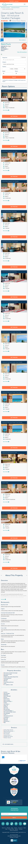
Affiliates (8, 827)
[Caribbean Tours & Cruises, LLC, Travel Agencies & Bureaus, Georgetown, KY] (14, 840)
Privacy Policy (11, 829)
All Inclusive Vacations (5, 7)
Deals (25, 827)
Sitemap (20, 829)
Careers (15, 827)
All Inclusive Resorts (15, 7)
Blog (12, 827)
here (16, 80)
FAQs (6, 829)
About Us (4, 827)
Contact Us (20, 827)
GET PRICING (14, 116)
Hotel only (23, 57)
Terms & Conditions (14, 830)
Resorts (16, 829)
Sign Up (14, 817)
